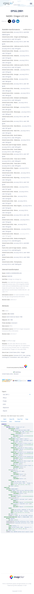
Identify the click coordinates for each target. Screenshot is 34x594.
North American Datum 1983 (14, 317)
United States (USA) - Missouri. (10, 374)
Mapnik (5, 411)
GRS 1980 (10, 320)
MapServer (6, 407)
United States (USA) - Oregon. (17, 352)
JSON (4, 404)
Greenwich (14, 323)
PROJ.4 (5, 398)
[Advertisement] (17, 555)
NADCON (9, 276)
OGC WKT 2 (6, 394)
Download (17, 421)
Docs (10, 421)
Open (4, 419)
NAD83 (12, 314)
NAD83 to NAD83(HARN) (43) (14, 273)
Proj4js (5, 401)
